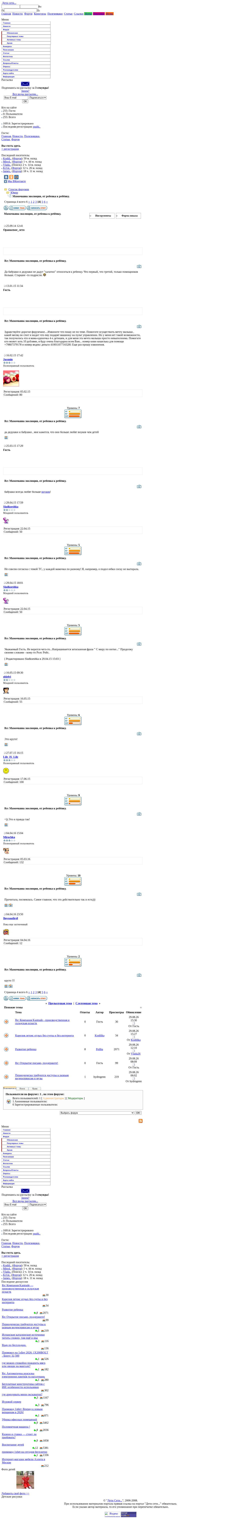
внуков (45, 491)
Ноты (88, 13)
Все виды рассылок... (25, 94)
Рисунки (99, 13)
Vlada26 (135, 1053)
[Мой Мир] (16, 177)
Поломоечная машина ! (16, 1426)
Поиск (22, 1089)
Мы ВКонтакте (17, 181)
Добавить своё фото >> (15, 1493)
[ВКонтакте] (6, 177)
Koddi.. (7, 158)
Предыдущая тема (60, 1003)
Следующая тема (87, 1003)
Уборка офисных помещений (19, 1419)
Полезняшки (55, 13)
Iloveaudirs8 (10, 918)
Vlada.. (7, 164)
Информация (8, 77)
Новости (17, 13)
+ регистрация (10, 148)
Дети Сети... (114, 1500)
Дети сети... (8, 2)
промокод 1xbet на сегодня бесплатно (24, 1451)
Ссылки (78, 13)
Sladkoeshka (10, 506)
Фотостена (8, 56)
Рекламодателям (10, 70)
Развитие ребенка (25, 1049)
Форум (28, 13)
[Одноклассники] (11, 177)
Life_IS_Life (10, 756)
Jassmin (8, 359)
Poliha (99, 1049)
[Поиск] (2, 10)
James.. (7, 171)
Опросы (6, 67)
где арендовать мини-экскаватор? (22, 1394)
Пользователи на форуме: (14, 1088)
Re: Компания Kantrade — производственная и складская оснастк (20, 1288)
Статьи (68, 13)
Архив (9, 43)
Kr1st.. (7, 167)
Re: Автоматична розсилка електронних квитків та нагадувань (23, 1375)
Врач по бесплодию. (14, 1345)
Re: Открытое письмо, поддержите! (36, 1063)
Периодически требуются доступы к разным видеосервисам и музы (42, 1077)
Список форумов (18, 189)
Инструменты (103, 215)
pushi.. (36, 126)
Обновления (12, 33)
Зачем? (25, 90)
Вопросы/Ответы (11, 63)
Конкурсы (40, 13)
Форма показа (130, 215)
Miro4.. (7, 161)
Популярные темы (15, 36)
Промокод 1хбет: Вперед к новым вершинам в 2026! (22, 1411)
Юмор (14, 192)
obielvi (7, 676)
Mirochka (9, 837)
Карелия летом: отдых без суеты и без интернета (44, 1035)
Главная (6, 13)
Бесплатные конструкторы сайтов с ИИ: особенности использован (23, 1385)
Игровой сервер (11, 1401)
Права (34, 1089)
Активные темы (14, 40)
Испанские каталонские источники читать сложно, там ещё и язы (23, 1336)
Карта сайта (8, 73)
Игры (109, 13)
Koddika (99, 1035)
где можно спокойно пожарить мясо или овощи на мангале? (23, 1364)
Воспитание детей (13, 1444)
